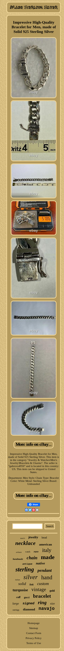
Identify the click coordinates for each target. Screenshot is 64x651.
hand (46, 577)
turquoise (20, 590)
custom (43, 583)
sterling (24, 569)
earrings (16, 610)
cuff (18, 597)
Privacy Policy (34, 638)
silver (30, 577)
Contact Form (33, 633)
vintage (38, 589)
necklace (25, 543)
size (52, 603)
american (45, 544)
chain (32, 557)
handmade (18, 559)
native (40, 563)
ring (42, 602)
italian (17, 580)
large (15, 603)
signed (28, 603)
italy (46, 550)
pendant (45, 570)
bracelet (42, 596)
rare (36, 551)
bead (44, 537)
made (48, 557)
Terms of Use (33, 643)
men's (22, 538)
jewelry (33, 537)
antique (27, 564)
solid (22, 583)
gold (52, 590)
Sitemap (33, 628)
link (32, 584)
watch (27, 551)
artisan (19, 552)
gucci (27, 597)
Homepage (34, 623)
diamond (29, 609)
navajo (47, 608)
